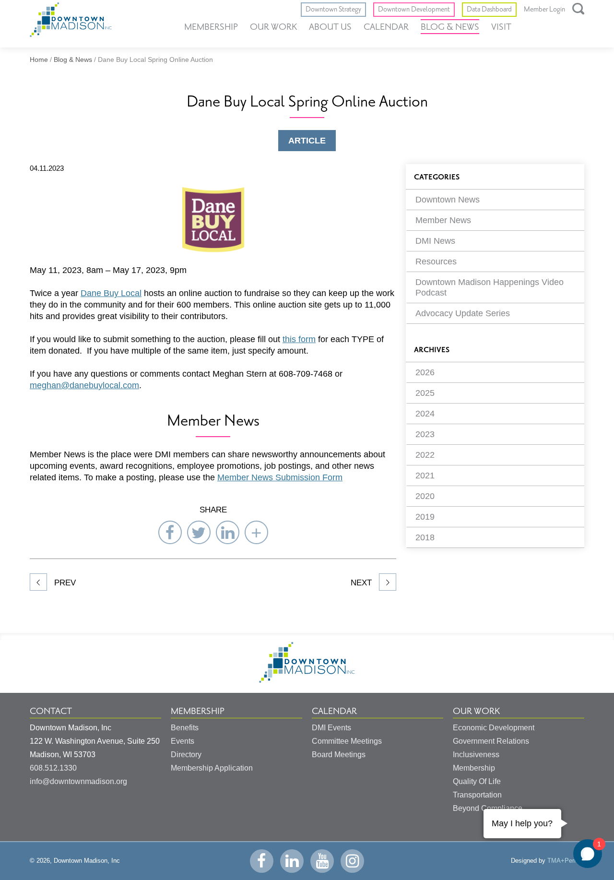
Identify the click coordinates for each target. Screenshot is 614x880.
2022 (425, 455)
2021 (425, 475)
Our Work (273, 27)
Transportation (477, 795)
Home (39, 59)
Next (362, 582)
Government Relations (491, 741)
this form (299, 339)
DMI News (435, 241)
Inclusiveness (476, 754)
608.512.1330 (53, 768)
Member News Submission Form (279, 477)
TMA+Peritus (565, 860)
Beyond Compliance (487, 808)
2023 (425, 434)
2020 (425, 496)
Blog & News (450, 27)
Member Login (544, 9)
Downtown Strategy (333, 9)
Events (182, 741)
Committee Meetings (347, 741)
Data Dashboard (489, 9)
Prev (64, 582)
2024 (425, 413)
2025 (425, 393)
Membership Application (212, 768)
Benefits (185, 728)
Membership (211, 27)
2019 (425, 517)
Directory (186, 754)
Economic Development (493, 728)
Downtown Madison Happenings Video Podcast (489, 287)
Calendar (386, 27)
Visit (501, 27)
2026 (425, 372)
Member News (443, 220)
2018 (425, 537)
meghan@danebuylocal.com (84, 385)
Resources (436, 261)
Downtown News (447, 199)
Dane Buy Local (111, 293)
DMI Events (331, 728)
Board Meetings (339, 754)
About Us (330, 27)
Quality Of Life (477, 781)
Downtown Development (414, 9)
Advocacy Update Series (462, 313)
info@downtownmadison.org (78, 781)
